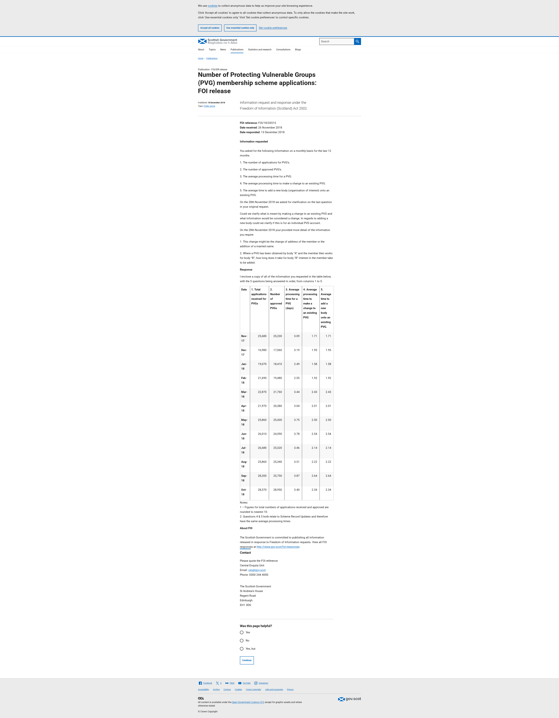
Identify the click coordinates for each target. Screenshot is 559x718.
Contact (227, 689)
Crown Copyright (253, 689)
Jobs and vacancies (274, 689)
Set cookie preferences (273, 28)
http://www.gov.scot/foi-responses (278, 546)
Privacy (290, 689)
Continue (247, 660)
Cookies (238, 689)
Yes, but (250, 648)
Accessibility (203, 689)
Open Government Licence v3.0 (248, 702)
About (201, 49)
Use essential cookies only (240, 27)
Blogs (298, 49)
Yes (248, 632)
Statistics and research (259, 49)
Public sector (209, 106)
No (247, 640)
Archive (216, 689)
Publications (237, 49)
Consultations (283, 49)
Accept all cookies (209, 27)
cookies (212, 5)
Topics (212, 49)
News (223, 49)
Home (200, 58)
